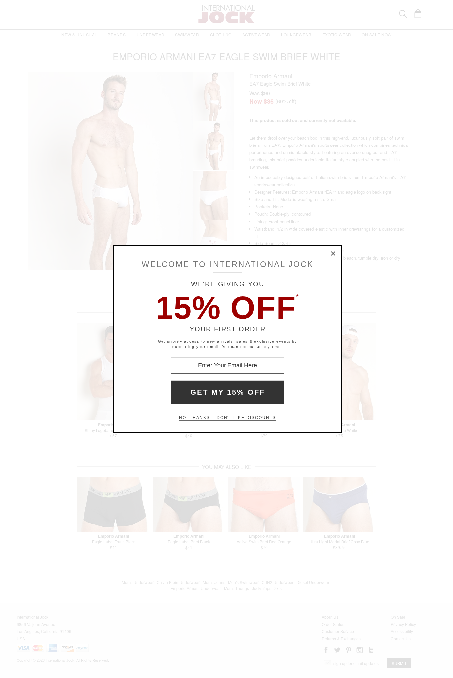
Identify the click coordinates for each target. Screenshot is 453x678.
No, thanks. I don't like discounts (227, 417)
